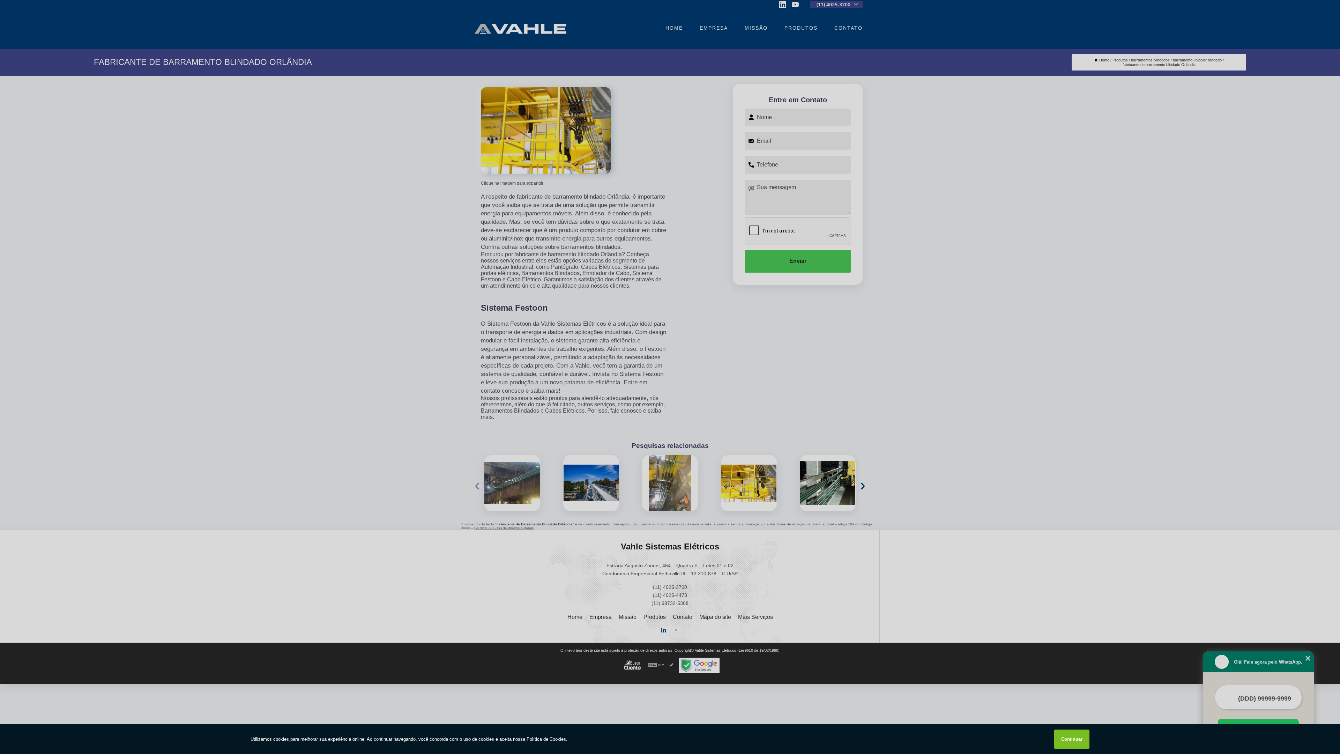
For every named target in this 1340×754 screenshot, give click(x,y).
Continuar (1071, 739)
